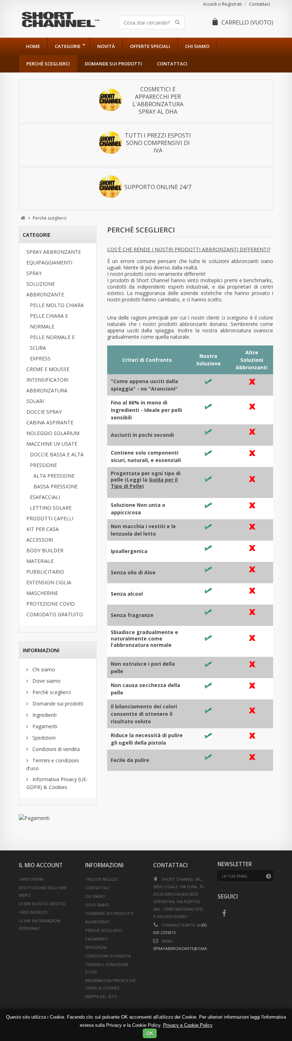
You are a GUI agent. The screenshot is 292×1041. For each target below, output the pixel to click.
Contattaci (259, 4)
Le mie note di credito (42, 903)
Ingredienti (44, 715)
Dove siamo (46, 680)
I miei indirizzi (33, 912)
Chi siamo (197, 46)
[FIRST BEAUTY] (60, 19)
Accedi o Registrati (222, 4)
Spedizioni (43, 737)
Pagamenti (44, 726)
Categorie (67, 46)
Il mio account (41, 865)
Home (33, 46)
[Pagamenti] (58, 818)
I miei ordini (31, 879)
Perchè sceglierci (48, 63)
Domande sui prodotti (113, 63)
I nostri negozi (101, 879)
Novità (106, 46)
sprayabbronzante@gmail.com (186, 948)
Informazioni (41, 650)
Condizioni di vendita (55, 749)
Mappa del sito (101, 996)
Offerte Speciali (150, 46)
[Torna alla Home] (23, 218)
